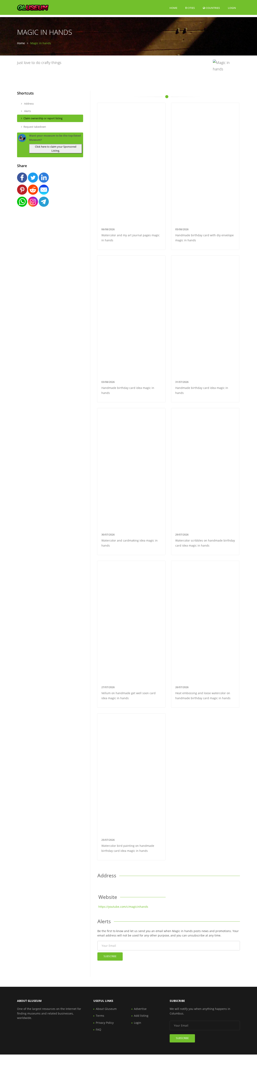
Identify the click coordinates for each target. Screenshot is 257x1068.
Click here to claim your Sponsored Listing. (55, 149)
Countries (212, 8)
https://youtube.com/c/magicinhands (123, 907)
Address (28, 103)
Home (173, 8)
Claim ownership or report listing (42, 118)
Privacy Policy (105, 1023)
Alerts (27, 111)
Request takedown (34, 126)
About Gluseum (106, 1009)
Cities (191, 8)
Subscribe (110, 956)
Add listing (141, 1016)
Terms (100, 1016)
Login (232, 8)
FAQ (98, 1029)
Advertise (140, 1009)
